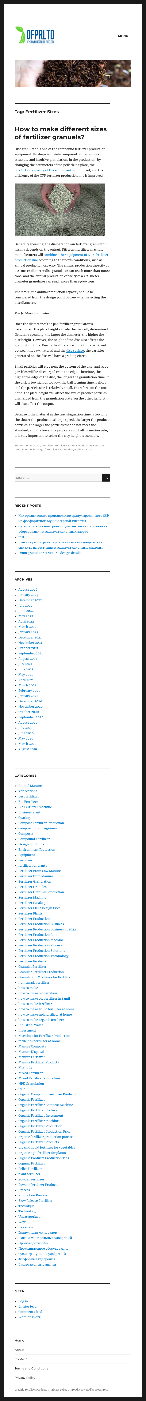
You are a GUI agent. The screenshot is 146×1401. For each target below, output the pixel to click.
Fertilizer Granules (32, 887)
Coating (24, 818)
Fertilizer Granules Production (73, 445)
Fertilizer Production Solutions (41, 950)
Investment (27, 1030)
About (19, 1350)
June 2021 (25, 669)
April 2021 (25, 680)
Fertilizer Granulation (60, 449)
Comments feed (30, 1312)
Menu (123, 36)
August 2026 (28, 589)
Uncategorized (29, 1216)
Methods (25, 1068)
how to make (28, 988)
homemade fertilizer (33, 982)
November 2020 (30, 706)
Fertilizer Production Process (40, 945)
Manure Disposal (31, 1052)
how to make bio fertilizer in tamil (44, 998)
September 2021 (30, 653)
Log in (23, 1301)
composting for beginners (38, 828)
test (21, 537)
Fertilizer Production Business (41, 924)
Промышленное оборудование (43, 1248)
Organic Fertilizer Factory (37, 1110)
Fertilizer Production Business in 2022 (47, 929)
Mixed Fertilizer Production (39, 1078)
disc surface (75, 350)
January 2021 (28, 696)
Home (19, 1340)
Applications (27, 791)
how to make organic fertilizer (41, 1020)
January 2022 (28, 632)
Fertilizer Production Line (37, 935)
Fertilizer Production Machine (41, 940)
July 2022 (25, 605)
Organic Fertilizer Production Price (44, 1131)
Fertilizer (48, 445)
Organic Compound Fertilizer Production (49, 1094)
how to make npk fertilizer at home (45, 1014)
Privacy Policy (25, 1378)
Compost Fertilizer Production (41, 823)
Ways (22, 1222)
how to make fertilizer (35, 1004)
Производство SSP (33, 1243)
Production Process (32, 1195)
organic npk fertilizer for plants (42, 1153)
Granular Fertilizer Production (41, 972)
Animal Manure (30, 786)
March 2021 (27, 685)
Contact (21, 1359)
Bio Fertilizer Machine (35, 807)
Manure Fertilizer (31, 1057)
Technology (27, 1211)
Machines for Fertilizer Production (44, 1036)
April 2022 (26, 621)
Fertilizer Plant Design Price (39, 908)
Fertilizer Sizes (83, 449)
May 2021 (25, 674)
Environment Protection (36, 849)
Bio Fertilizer (28, 802)
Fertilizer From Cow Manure (39, 871)
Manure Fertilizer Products (38, 1062)
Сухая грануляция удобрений (42, 1254)
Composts (25, 833)
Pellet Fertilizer (30, 1169)
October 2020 (28, 712)
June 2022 (26, 611)
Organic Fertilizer (31, 1099)
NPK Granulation (31, 1083)
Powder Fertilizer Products (38, 1185)
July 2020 (25, 728)
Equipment (26, 855)
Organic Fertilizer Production (40, 1126)
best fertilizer (28, 796)
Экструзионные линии (37, 1264)
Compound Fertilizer (34, 839)
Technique (26, 1206)
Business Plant (29, 812)
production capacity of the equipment (43, 170)
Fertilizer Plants (30, 913)
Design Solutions (31, 844)
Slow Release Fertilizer (35, 1200)
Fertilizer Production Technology (43, 956)
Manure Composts (32, 1046)
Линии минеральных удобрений (45, 1238)
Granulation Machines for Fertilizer (45, 977)
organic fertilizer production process (45, 1137)
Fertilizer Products (32, 961)
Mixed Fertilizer (30, 1073)
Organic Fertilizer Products (38, 1142)
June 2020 (26, 733)
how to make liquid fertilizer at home (46, 1009)
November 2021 (30, 643)
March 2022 (27, 627)
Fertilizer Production (34, 919)
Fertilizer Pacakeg (31, 903)
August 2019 (27, 749)
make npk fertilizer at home (39, 1041)
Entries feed (27, 1306)
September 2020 (30, 717)
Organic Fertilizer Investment (40, 1115)
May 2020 (25, 738)
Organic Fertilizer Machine (38, 1121)
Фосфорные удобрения (36, 1259)
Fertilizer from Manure (35, 876)
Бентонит (26, 1227)
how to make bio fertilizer (37, 993)
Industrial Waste (30, 1025)
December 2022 (30, 600)
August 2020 (27, 722)
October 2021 (28, 648)
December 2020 (30, 701)
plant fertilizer (29, 1174)
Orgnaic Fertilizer (31, 1163)
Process (24, 1190)
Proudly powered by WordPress (89, 1389)
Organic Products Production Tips (43, 1158)
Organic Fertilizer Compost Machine (45, 1105)
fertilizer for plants (32, 865)
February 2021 (29, 690)
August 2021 (27, 659)
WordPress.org (29, 1317)
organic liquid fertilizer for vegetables (46, 1147)
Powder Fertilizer (31, 1179)
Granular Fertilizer (32, 966)
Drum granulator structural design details (49, 553)
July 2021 (25, 664)
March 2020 (27, 744)
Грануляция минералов (37, 1232)
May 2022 (25, 616)
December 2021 (29, 637)
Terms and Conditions (31, 1368)
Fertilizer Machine (32, 897)
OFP (21, 1089)
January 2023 (28, 595)
